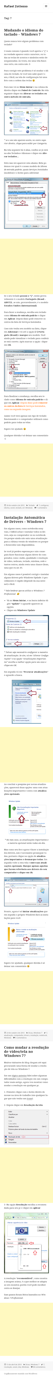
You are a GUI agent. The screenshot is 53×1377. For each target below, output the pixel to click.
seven (12, 508)
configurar (44, 505)
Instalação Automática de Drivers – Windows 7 (25, 519)
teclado (19, 508)
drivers (27, 1035)
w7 (23, 508)
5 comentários (21, 1038)
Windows (29, 508)
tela (19, 1367)
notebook (43, 1035)
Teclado (31, 505)
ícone (29, 1098)
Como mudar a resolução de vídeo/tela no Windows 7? (26, 1051)
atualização (8, 1035)
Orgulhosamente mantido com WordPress (20, 1374)
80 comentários (39, 1367)
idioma (7, 508)
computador (18, 1035)
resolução (8, 1367)
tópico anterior (19, 1075)
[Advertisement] (26, 266)
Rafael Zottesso (16, 6)
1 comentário (42, 508)
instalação (34, 1035)
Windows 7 (38, 1033)
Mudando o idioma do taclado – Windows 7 (23, 32)
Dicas (30, 1033)
